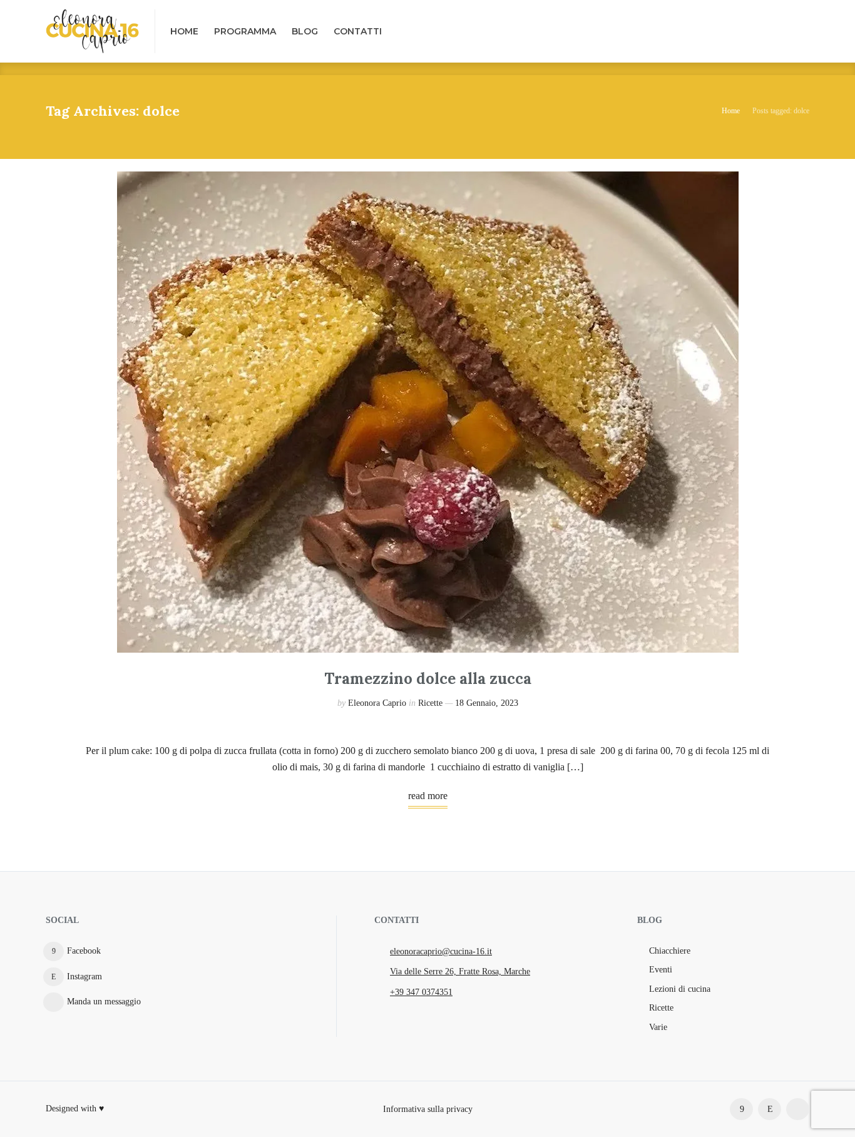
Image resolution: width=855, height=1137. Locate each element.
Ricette (430, 703)
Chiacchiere (669, 951)
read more (428, 795)
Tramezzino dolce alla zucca (427, 678)
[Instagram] (769, 1109)
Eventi (660, 969)
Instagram (84, 976)
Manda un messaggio (104, 1001)
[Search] (798, 31)
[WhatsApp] (797, 1109)
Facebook (84, 951)
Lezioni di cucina (679, 989)
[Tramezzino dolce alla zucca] (428, 412)
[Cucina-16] (93, 31)
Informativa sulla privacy (428, 1108)
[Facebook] (741, 1109)
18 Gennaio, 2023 (486, 703)
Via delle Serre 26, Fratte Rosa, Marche (460, 971)
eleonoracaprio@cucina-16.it (441, 951)
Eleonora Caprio (377, 703)
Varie (658, 1027)
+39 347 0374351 (421, 992)
